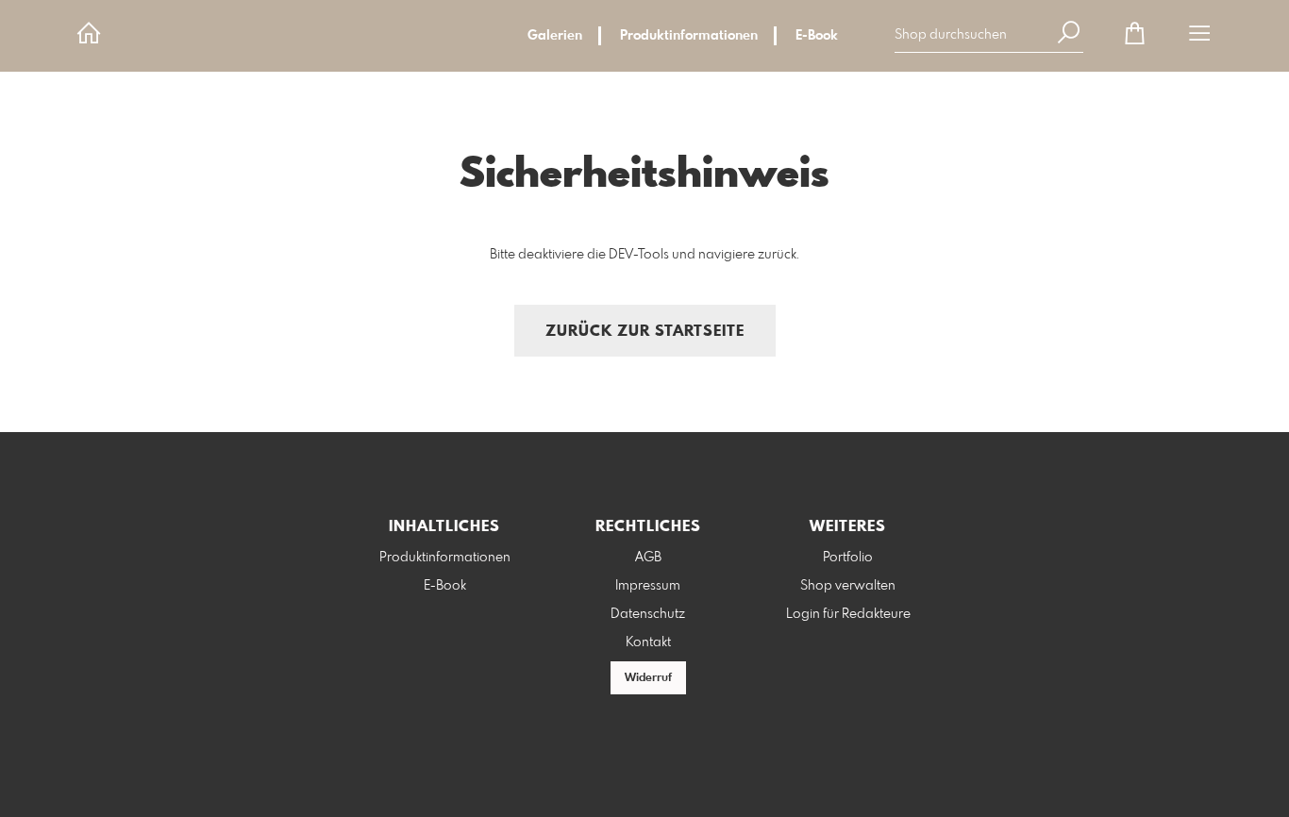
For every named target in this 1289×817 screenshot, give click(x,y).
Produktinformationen (689, 35)
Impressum (647, 585)
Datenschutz (648, 614)
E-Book (816, 35)
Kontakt (648, 642)
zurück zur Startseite (645, 332)
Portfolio (848, 557)
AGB (648, 557)
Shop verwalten (848, 585)
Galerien (554, 35)
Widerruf (648, 678)
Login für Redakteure (848, 614)
